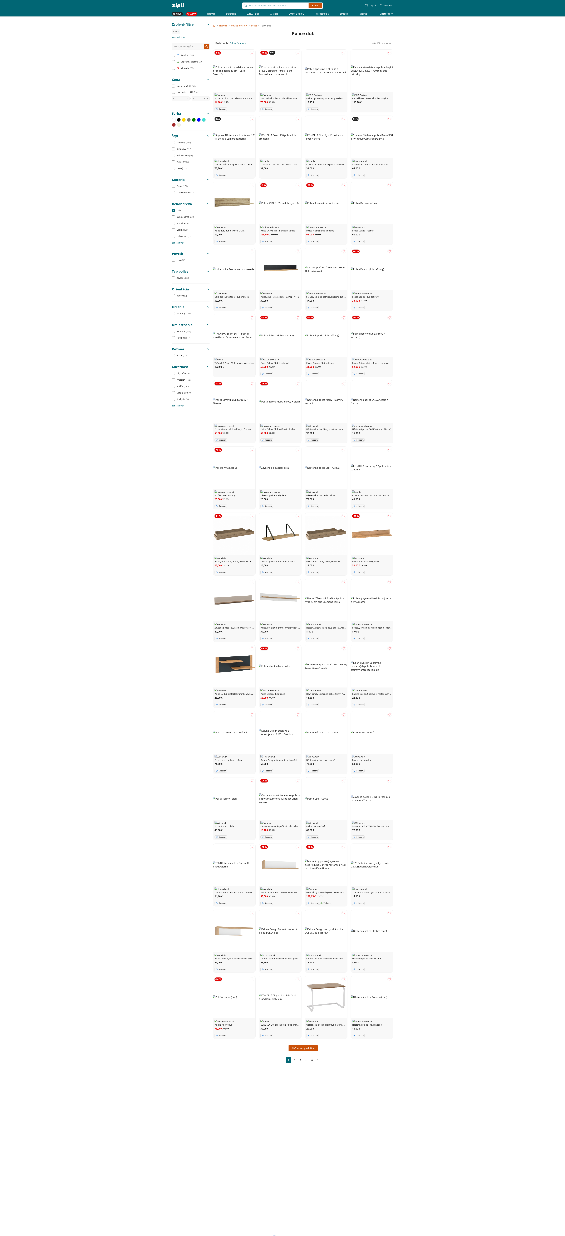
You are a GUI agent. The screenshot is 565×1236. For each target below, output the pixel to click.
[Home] (178, 5)
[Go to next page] (317, 1060)
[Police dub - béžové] (179, 125)
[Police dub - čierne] (179, 120)
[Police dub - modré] (199, 120)
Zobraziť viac (178, 242)
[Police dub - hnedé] (174, 125)
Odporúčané (237, 43)
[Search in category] (206, 46)
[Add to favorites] (252, 53)
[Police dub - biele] (174, 120)
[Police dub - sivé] (189, 120)
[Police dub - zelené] (194, 120)
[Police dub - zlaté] (184, 120)
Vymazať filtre (178, 37)
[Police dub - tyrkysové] (204, 120)
